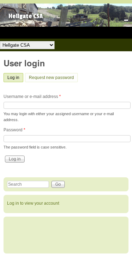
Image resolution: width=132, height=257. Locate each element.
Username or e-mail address (32, 96)
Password (14, 129)
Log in (15, 77)
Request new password (51, 77)
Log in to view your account (33, 203)
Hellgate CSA (25, 16)
